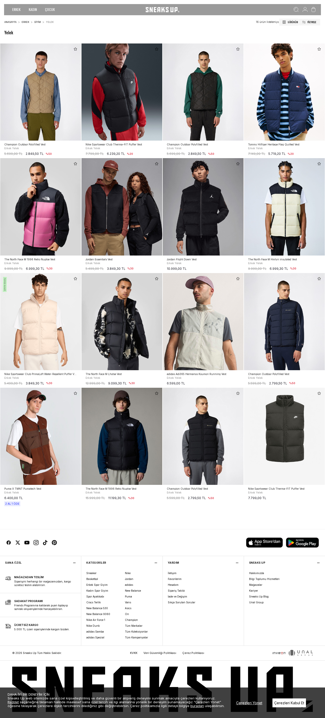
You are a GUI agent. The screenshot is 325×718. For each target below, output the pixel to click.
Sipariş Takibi (176, 590)
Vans (128, 602)
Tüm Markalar (133, 625)
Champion (131, 619)
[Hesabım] (305, 9)
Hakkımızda (256, 573)
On (127, 614)
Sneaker (91, 573)
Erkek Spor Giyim (97, 584)
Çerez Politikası (193, 653)
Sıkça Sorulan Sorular (181, 602)
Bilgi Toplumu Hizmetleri (264, 578)
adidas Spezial (95, 637)
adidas (129, 584)
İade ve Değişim (177, 596)
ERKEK (16, 9)
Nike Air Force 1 (95, 619)
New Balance (133, 590)
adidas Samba (95, 631)
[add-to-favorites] (75, 49)
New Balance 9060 (98, 614)
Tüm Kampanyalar (136, 637)
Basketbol (92, 578)
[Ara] (296, 9)
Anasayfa (10, 22)
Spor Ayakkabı (95, 596)
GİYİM (37, 22)
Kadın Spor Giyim (97, 590)
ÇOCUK (50, 9)
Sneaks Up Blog (259, 596)
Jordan (129, 578)
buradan (197, 706)
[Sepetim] (313, 9)
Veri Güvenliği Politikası (159, 653)
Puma (128, 596)
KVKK (133, 653)
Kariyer (253, 590)
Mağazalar (255, 584)
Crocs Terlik (93, 602)
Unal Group (256, 602)
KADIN (33, 9)
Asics (128, 608)
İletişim (172, 573)
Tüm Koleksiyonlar (136, 631)
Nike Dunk (93, 625)
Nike (128, 573)
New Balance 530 (97, 608)
